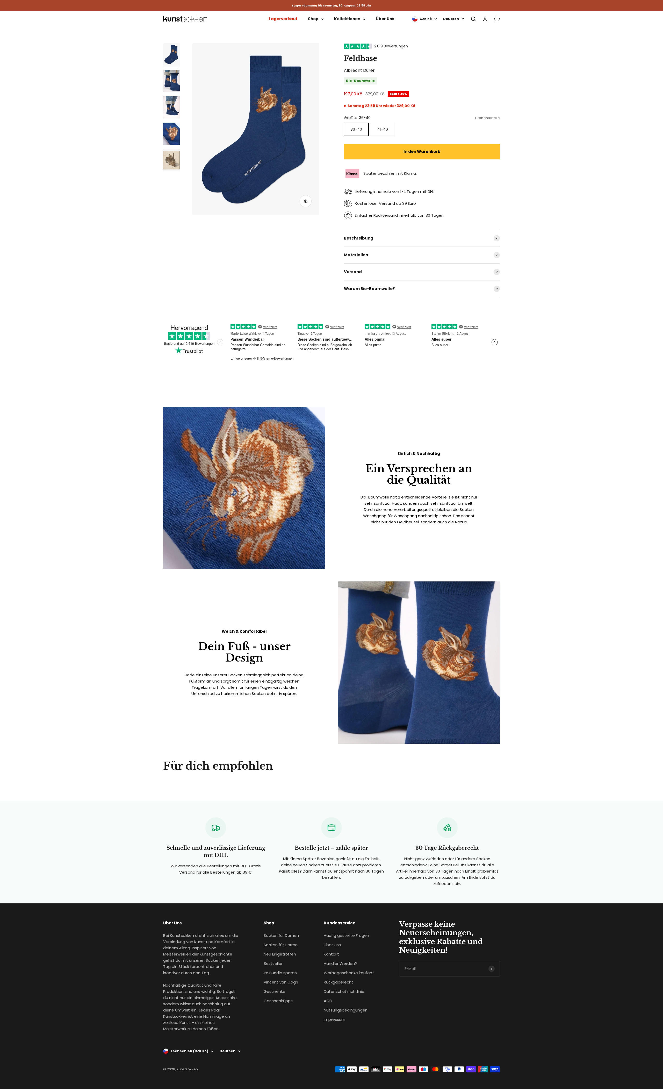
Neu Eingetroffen (280, 954)
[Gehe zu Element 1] (171, 55)
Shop (313, 19)
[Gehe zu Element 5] (171, 161)
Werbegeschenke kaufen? (349, 972)
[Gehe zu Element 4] (171, 134)
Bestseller (273, 963)
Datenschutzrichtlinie (344, 991)
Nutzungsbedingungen (345, 1010)
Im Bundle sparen (280, 972)
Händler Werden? (340, 963)
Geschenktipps (278, 1000)
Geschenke (274, 991)
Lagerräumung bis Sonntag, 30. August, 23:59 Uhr (331, 6)
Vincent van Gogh (281, 982)
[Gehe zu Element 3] (171, 108)
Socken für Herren (281, 944)
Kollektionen (347, 19)
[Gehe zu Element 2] (171, 82)
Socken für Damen (281, 935)
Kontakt (331, 954)
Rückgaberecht (338, 982)
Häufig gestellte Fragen (346, 935)
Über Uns (385, 19)
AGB (328, 1000)
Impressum (334, 1019)
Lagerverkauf (283, 19)
